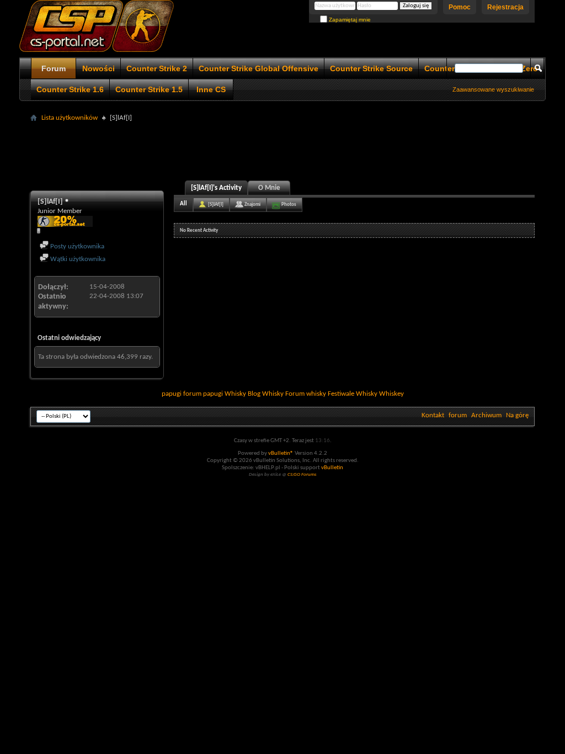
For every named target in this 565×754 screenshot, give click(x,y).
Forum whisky (305, 393)
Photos (288, 204)
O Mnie (269, 188)
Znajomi (252, 204)
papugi (172, 393)
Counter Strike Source (371, 68)
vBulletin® (281, 453)
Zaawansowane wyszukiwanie (493, 89)
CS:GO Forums (302, 474)
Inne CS (211, 89)
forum (458, 415)
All (183, 204)
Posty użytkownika (76, 246)
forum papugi (203, 393)
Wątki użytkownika (77, 259)
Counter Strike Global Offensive (258, 68)
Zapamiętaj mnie (349, 20)
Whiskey (391, 393)
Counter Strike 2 (156, 68)
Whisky (235, 393)
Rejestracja (505, 7)
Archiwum (486, 415)
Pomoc (460, 7)
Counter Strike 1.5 (149, 89)
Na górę (517, 415)
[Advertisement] (282, 150)
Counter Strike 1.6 (70, 89)
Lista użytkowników (69, 117)
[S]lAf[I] (215, 204)
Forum (53, 68)
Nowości (98, 68)
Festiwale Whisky (352, 393)
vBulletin (332, 468)
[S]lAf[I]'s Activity (216, 188)
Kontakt (433, 415)
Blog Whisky (266, 393)
